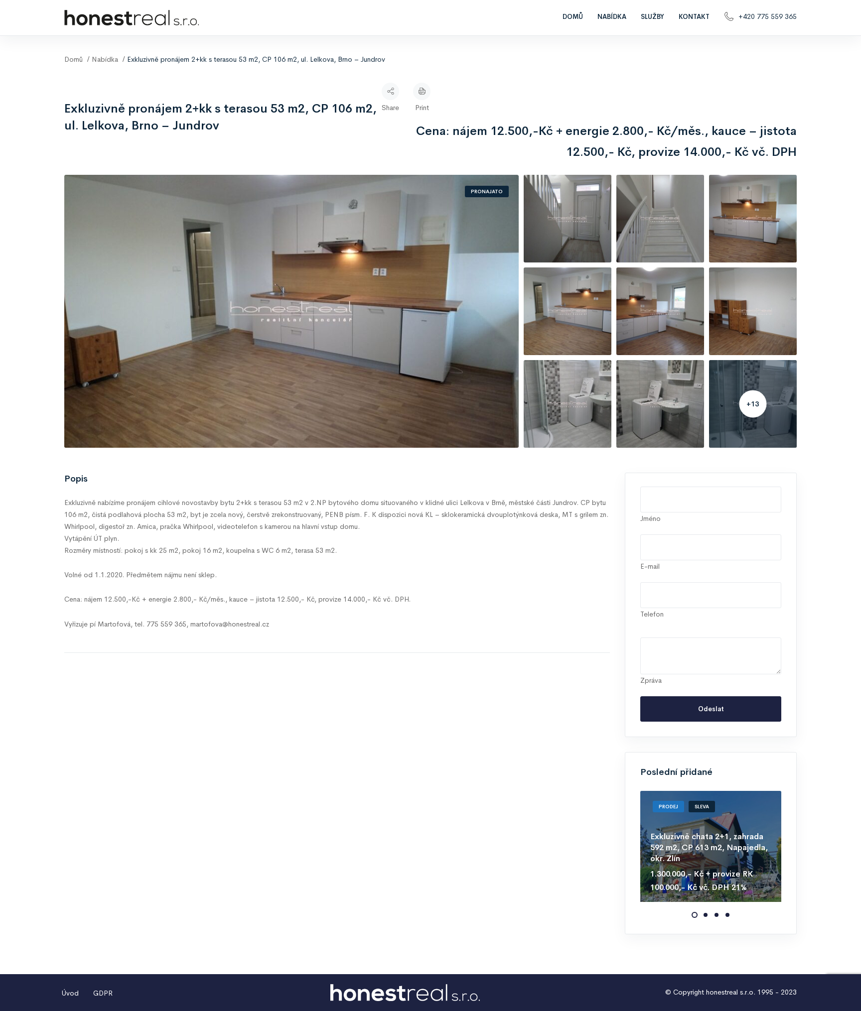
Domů (573, 16)
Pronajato (487, 191)
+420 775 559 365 (767, 16)
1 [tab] (695, 915)
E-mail (650, 566)
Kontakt (694, 16)
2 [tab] (706, 915)
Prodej (668, 806)
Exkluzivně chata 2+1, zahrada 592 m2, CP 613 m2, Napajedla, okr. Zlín (709, 847)
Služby (652, 16)
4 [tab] (727, 915)
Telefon (652, 614)
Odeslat (711, 709)
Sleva (702, 806)
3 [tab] (716, 915)
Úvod (70, 993)
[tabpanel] (711, 846)
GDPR (103, 993)
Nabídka (611, 16)
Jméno (650, 518)
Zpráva (651, 680)
